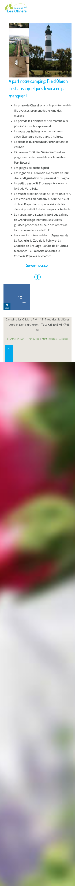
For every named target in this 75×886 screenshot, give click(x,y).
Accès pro (63, 339)
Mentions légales (50, 339)
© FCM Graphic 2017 (16, 339)
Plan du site (33, 339)
